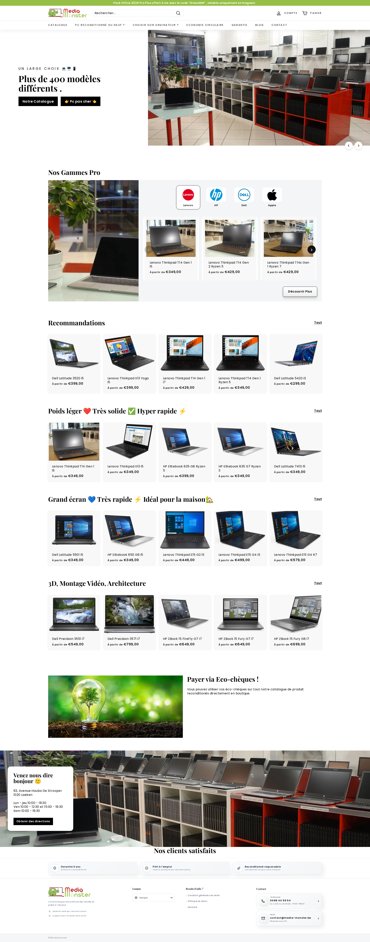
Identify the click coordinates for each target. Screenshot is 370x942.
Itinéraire (185, 502)
